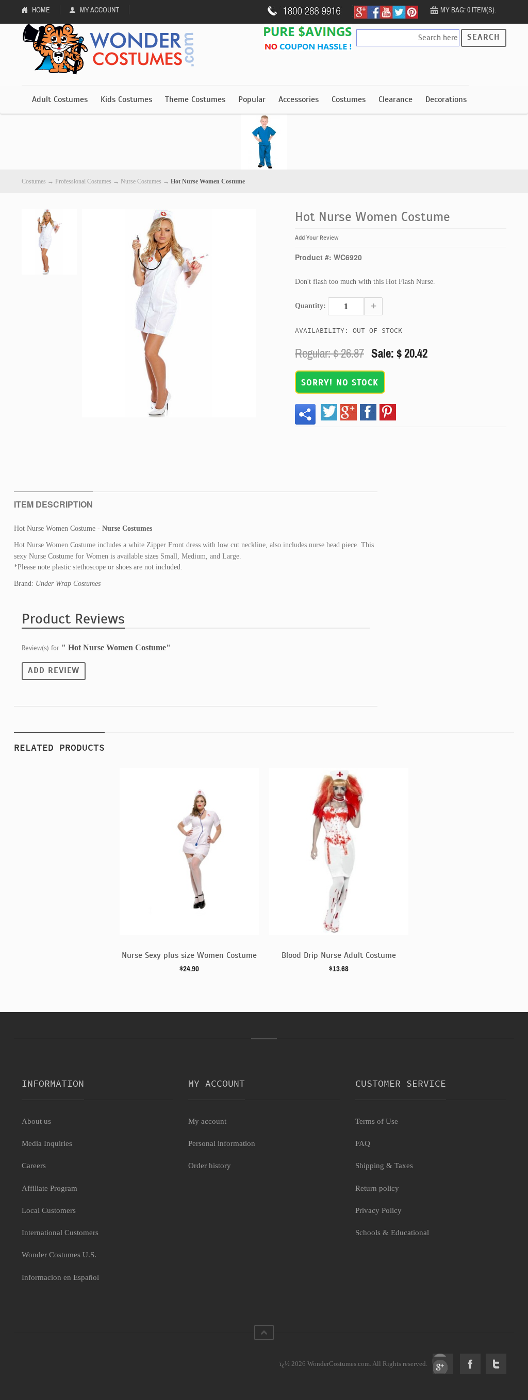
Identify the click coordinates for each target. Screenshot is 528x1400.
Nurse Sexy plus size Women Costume (189, 955)
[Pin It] (388, 412)
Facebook (470, 1364)
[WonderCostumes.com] (112, 49)
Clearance (395, 99)
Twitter (496, 1364)
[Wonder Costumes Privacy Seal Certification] (64, 1358)
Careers (34, 1165)
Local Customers (49, 1210)
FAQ (362, 1143)
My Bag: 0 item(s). (468, 10)
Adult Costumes (60, 99)
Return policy (377, 1188)
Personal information (221, 1143)
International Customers (60, 1232)
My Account (99, 10)
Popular (252, 99)
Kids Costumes (126, 99)
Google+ (443, 1364)
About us (36, 1121)
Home (41, 10)
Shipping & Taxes (384, 1165)
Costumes (349, 99)
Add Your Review (317, 237)
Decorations (446, 99)
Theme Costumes (195, 99)
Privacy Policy (378, 1210)
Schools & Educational (392, 1232)
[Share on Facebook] (368, 412)
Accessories (298, 99)
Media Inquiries (47, 1143)
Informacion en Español (60, 1277)
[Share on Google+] (348, 412)
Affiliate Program (49, 1188)
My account (207, 1121)
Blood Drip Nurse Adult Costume (339, 955)
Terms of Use (376, 1121)
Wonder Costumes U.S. (59, 1255)
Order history (209, 1165)
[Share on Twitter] (329, 412)
